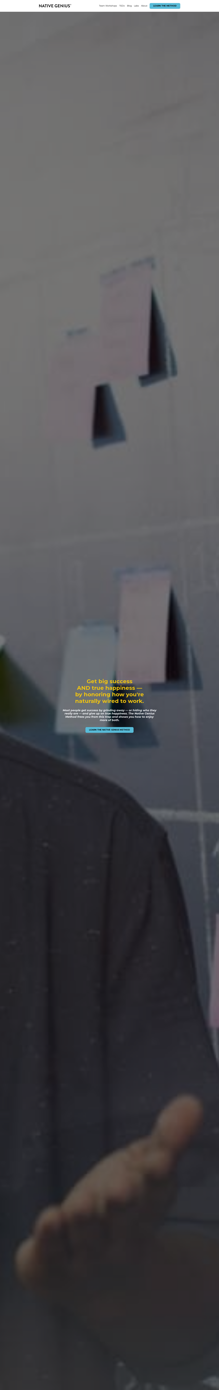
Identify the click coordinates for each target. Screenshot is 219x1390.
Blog (129, 6)
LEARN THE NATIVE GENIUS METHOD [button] (109, 730)
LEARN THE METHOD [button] (165, 6)
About (144, 6)
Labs (136, 6)
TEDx (122, 6)
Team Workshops (108, 6)
